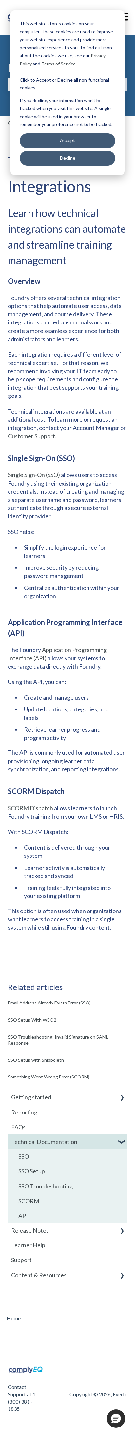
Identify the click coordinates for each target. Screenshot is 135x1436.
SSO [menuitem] (23, 1156)
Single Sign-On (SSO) (34, 474)
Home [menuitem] (14, 1318)
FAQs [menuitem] (18, 1127)
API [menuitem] (23, 1215)
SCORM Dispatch (30, 808)
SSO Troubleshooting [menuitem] (45, 1186)
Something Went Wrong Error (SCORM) (48, 1076)
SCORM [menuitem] (28, 1201)
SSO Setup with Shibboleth (36, 1060)
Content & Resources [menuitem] (39, 1275)
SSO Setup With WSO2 (32, 1019)
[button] (122, 1097)
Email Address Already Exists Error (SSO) (49, 1002)
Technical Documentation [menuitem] (44, 1141)
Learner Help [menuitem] (28, 1245)
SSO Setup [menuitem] (31, 1171)
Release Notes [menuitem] (30, 1230)
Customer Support (31, 436)
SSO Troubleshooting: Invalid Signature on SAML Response (58, 1040)
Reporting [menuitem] (24, 1112)
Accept (67, 140)
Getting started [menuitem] (31, 1097)
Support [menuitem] (21, 1259)
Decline (67, 158)
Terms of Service (58, 63)
